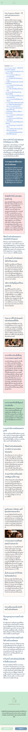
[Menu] (2, 2)
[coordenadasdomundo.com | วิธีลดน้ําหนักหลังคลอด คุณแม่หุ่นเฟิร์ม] (14, 2)
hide (11, 65)
